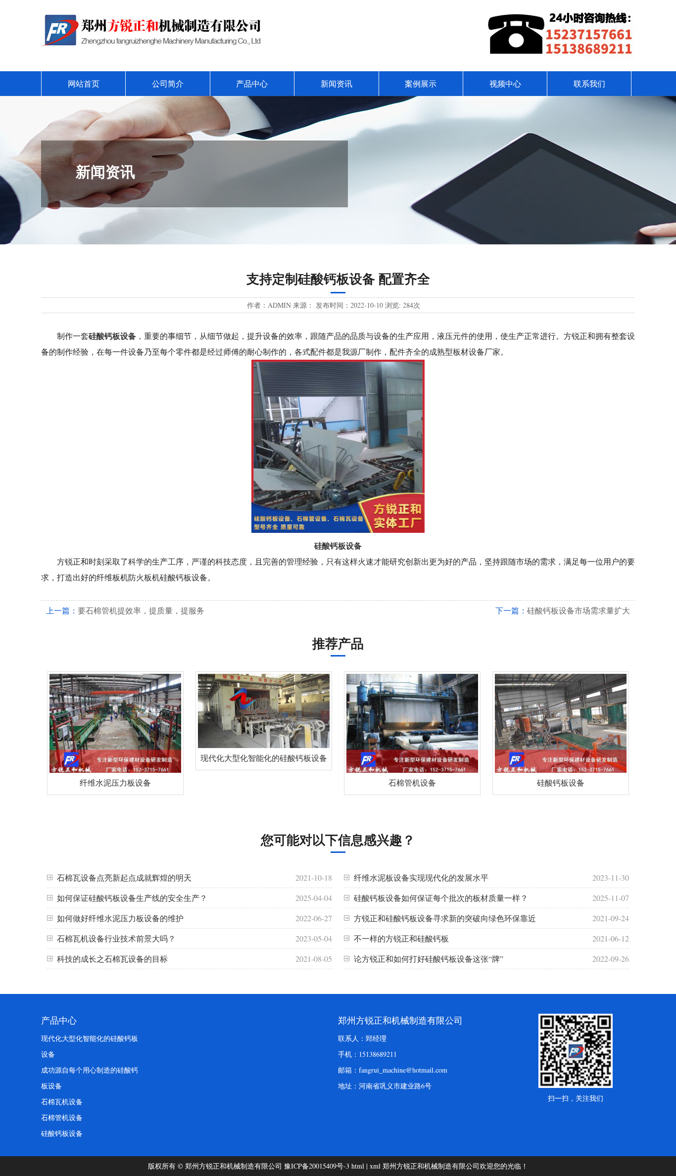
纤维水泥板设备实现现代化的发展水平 (421, 877)
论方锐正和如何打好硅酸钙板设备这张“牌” (428, 958)
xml (375, 1166)
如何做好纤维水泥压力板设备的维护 (120, 918)
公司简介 (168, 83)
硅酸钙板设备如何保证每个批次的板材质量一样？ (441, 898)
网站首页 (83, 83)
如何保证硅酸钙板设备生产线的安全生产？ (132, 898)
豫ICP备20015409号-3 (316, 1166)
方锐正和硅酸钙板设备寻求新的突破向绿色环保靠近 (445, 918)
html (357, 1166)
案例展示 (420, 83)
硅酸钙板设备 (62, 1133)
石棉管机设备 (62, 1117)
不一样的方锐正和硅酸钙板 (401, 938)
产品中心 (252, 83)
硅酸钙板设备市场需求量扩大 (578, 610)
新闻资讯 (336, 83)
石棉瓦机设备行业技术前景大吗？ (116, 938)
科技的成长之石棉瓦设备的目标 (112, 958)
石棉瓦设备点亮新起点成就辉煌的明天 (124, 877)
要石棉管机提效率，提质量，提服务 (141, 610)
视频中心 (505, 83)
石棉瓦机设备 (62, 1101)
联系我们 (589, 83)
